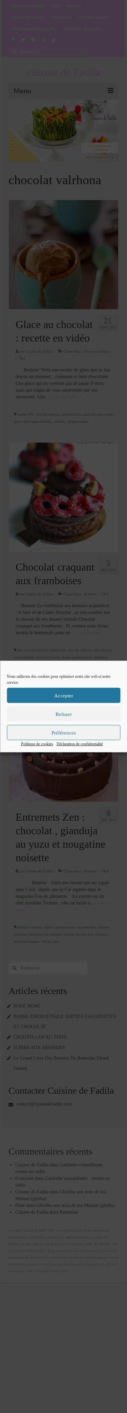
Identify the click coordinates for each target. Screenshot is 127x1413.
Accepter (63, 695)
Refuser (64, 714)
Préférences (63, 732)
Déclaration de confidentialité (80, 744)
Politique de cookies (37, 744)
